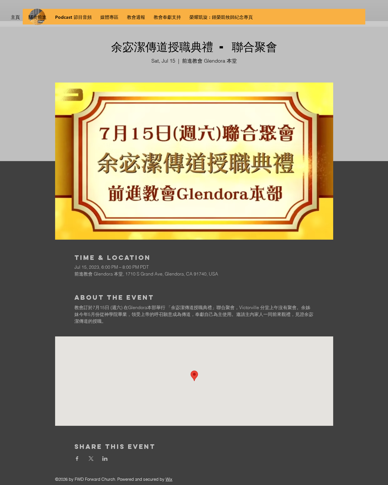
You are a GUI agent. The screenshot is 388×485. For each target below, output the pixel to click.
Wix (169, 479)
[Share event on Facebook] (77, 458)
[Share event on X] (91, 458)
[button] (109, 17)
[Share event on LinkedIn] (105, 458)
